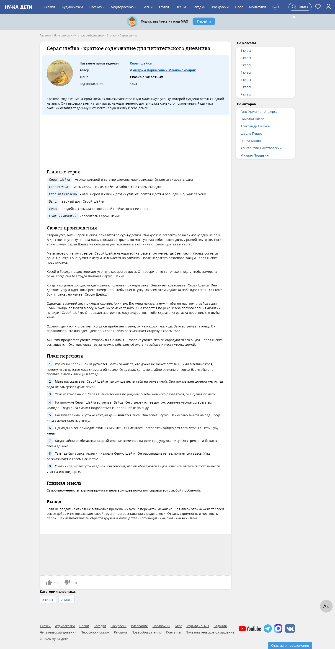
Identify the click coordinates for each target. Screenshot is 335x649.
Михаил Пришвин (254, 155)
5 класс (246, 79)
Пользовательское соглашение (210, 632)
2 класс (66, 599)
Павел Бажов (250, 141)
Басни (148, 7)
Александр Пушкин (255, 126)
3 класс (48, 599)
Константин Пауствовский (261, 148)
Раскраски (220, 7)
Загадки (199, 7)
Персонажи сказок (95, 632)
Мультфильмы (197, 626)
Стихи (164, 7)
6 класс (246, 87)
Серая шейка (141, 63)
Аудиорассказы (123, 7)
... (275, 6)
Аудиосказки (72, 7)
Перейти (204, 21)
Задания (220, 626)
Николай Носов (252, 119)
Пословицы (161, 626)
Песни (180, 7)
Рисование (139, 626)
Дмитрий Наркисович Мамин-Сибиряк (163, 70)
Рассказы (96, 7)
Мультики (257, 7)
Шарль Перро (251, 133)
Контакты (173, 632)
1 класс (246, 50)
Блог (239, 7)
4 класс (246, 72)
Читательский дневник (58, 632)
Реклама (120, 632)
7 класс (246, 94)
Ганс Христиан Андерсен (260, 111)
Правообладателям (146, 632)
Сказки (49, 7)
